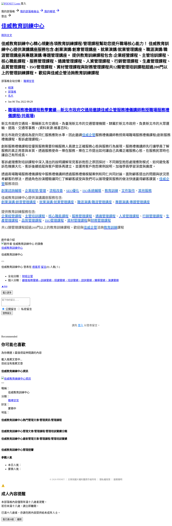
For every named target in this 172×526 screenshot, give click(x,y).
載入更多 (7, 292)
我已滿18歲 (8, 519)
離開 (19, 519)
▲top (4, 286)
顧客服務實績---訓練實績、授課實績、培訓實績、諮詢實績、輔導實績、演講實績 (70, 280)
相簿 (10, 87)
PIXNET (61, 479)
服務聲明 (118, 479)
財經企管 (27, 276)
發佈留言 (7, 313)
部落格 (12, 91)
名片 (10, 95)
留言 (43, 267)
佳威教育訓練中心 (22, 26)
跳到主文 (6, 35)
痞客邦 (36, 267)
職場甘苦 (29, 81)
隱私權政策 (104, 479)
